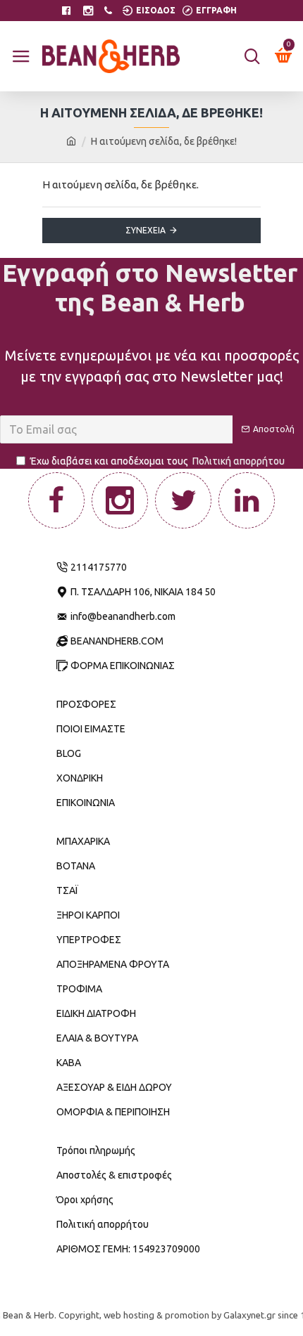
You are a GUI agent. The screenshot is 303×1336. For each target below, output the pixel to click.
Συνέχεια (145, 230)
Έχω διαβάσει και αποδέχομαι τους (157, 461)
